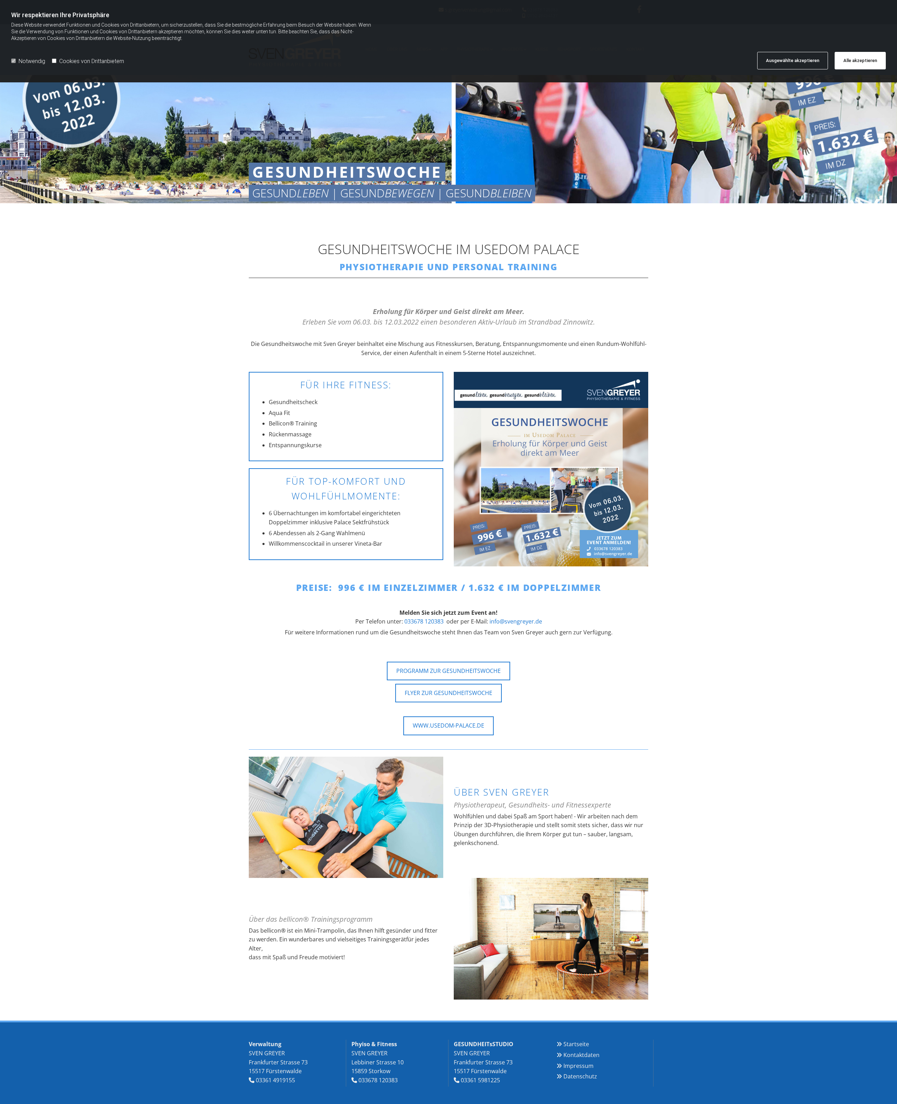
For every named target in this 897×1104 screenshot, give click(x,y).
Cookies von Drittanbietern (91, 61)
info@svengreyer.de (515, 621)
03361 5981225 (480, 1080)
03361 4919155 (275, 1080)
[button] (448, 671)
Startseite (576, 1044)
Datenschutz (580, 1076)
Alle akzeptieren (860, 60)
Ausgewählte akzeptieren (792, 60)
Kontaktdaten (581, 1055)
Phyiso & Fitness (374, 1044)
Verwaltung (265, 1044)
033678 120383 (424, 621)
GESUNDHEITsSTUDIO (483, 1044)
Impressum (578, 1066)
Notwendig (32, 61)
